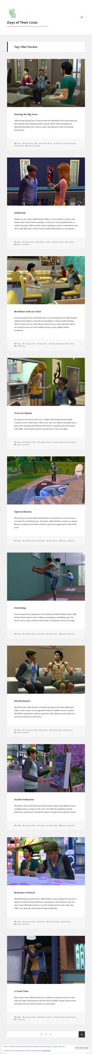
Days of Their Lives (22, 22)
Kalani (50, 143)
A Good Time (21, 991)
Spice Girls (43, 344)
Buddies (41, 242)
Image (18, 143)
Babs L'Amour (59, 242)
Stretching (20, 607)
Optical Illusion (23, 511)
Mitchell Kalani (70, 143)
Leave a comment (33, 146)
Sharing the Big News (26, 114)
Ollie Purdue (19, 146)
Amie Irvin (60, 143)
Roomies (44, 730)
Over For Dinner (23, 413)
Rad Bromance (22, 700)
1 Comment (20, 1019)
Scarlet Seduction (24, 799)
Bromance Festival (24, 892)
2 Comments (21, 346)
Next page (82, 1034)
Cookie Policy (46, 1051)
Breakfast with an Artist (27, 311)
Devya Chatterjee (57, 344)
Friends (44, 143)
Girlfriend (19, 212)
